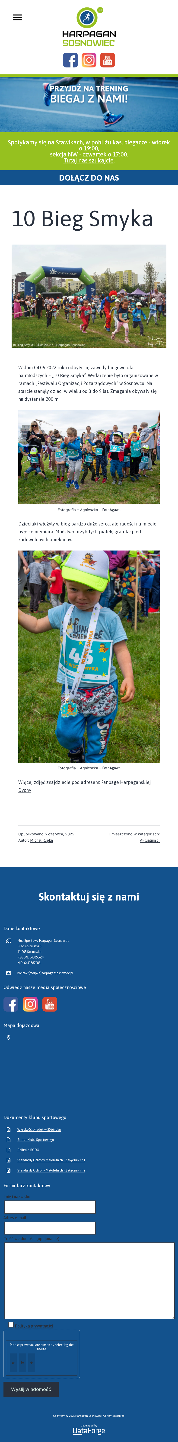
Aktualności (150, 840)
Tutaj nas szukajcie (89, 160)
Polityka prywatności (34, 1326)
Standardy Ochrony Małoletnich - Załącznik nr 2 (51, 1170)
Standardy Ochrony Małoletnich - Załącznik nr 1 (51, 1160)
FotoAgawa (111, 510)
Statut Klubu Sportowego (35, 1140)
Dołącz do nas (89, 178)
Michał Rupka (41, 840)
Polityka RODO (28, 1150)
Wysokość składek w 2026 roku (39, 1129)
